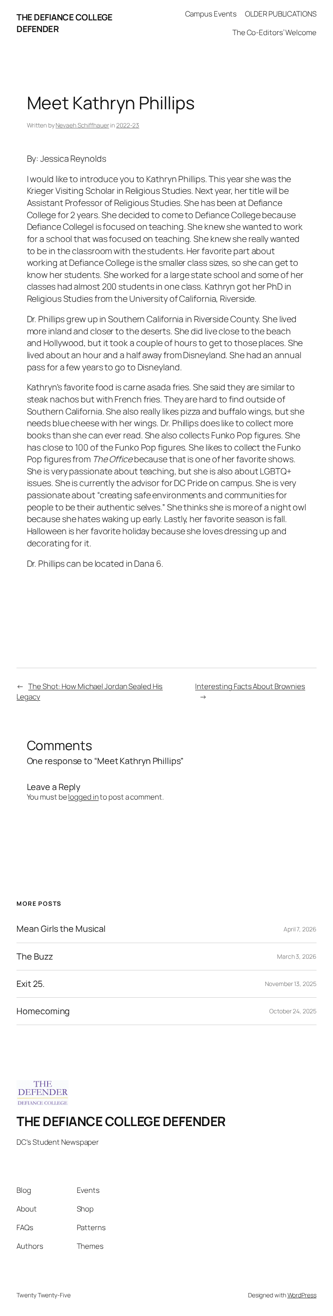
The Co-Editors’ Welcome (274, 32)
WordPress (302, 1295)
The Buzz (34, 956)
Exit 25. (30, 984)
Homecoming (43, 1011)
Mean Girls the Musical (61, 929)
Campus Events (211, 14)
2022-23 (127, 125)
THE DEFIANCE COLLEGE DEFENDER (121, 1121)
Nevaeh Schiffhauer (82, 125)
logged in (83, 797)
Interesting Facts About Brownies (250, 686)
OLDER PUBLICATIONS (280, 14)
